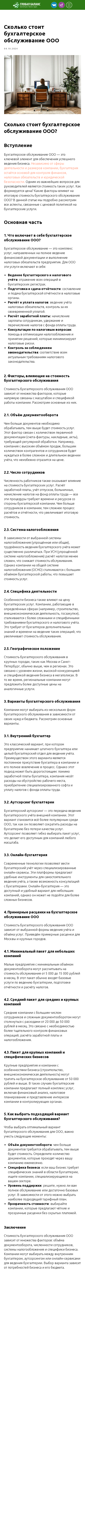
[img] (54, 5)
